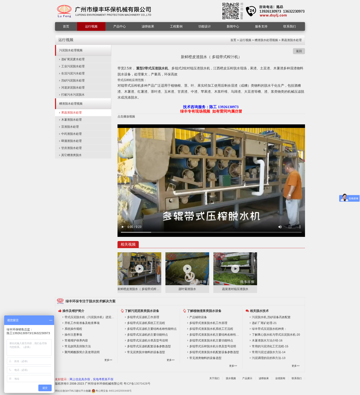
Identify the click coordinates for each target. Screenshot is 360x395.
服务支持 (261, 26)
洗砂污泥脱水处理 (73, 80)
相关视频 (128, 244)
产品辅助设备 (198, 317)
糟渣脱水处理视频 (266, 40)
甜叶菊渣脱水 (187, 289)
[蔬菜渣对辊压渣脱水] (235, 268)
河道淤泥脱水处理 (73, 87)
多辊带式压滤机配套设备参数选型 (149, 346)
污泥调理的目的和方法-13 (268, 358)
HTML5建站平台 (77, 390)
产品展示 (247, 378)
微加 (65, 390)
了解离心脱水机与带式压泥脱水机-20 (276, 334)
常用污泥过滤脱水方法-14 (268, 352)
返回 (299, 51)
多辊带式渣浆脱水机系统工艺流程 (211, 328)
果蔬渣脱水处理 (291, 40)
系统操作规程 (73, 328)
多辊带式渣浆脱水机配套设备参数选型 (214, 352)
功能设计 (204, 26)
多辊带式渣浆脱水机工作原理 (208, 323)
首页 (66, 26)
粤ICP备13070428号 (137, 383)
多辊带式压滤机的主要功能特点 (147, 334)
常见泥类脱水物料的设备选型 (146, 352)
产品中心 (119, 26)
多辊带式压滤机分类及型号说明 (147, 340)
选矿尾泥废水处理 (73, 59)
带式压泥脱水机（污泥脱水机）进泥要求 (90, 317)
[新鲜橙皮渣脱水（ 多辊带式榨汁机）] (139, 268)
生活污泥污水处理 (73, 73)
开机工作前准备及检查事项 (82, 323)
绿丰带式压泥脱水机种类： (269, 328)
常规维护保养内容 (76, 340)
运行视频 (91, 26)
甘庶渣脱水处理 (71, 148)
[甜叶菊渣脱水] (187, 268)
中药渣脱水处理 (71, 133)
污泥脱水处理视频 (70, 50)
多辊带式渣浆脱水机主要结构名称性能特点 (214, 334)
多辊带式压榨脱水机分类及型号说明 (212, 346)
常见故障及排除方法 (78, 346)
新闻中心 (233, 26)
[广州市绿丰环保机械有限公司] (104, 10)
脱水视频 (231, 378)
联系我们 (289, 26)
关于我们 (214, 378)
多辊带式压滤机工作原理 (143, 317)
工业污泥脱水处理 (73, 66)
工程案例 (176, 26)
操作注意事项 (73, 334)
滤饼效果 (148, 26)
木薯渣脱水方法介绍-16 (267, 340)
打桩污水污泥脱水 (73, 94)
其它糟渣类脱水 (71, 155)
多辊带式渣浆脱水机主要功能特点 (211, 340)
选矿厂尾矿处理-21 (264, 323)
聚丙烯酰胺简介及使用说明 (82, 352)
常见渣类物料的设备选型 (205, 358)
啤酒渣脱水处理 (71, 140)
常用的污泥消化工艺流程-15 (270, 346)
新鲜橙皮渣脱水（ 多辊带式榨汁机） (139, 289)
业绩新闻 (280, 378)
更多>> (108, 360)
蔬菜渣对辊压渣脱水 (235, 289)
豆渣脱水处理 (70, 126)
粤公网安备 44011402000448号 (114, 390)
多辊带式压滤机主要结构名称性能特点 (152, 328)
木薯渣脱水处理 (71, 119)
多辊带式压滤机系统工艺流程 (146, 323)
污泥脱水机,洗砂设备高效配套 (271, 317)
